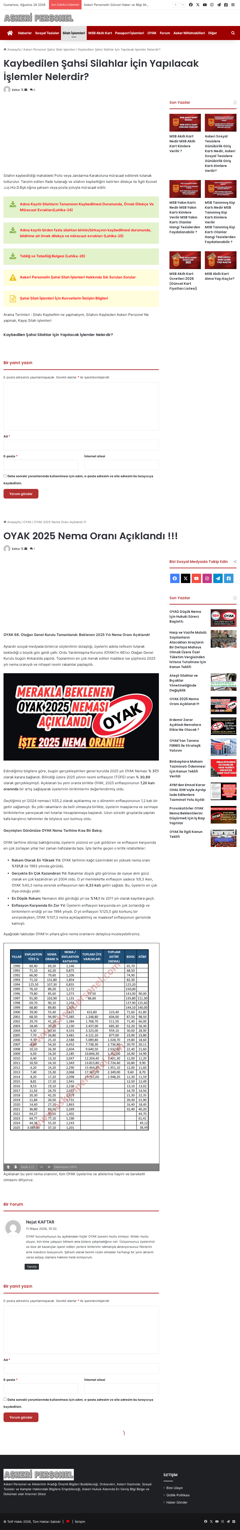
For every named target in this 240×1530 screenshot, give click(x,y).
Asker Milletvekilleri (189, 33)
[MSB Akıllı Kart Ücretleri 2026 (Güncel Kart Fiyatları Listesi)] (185, 260)
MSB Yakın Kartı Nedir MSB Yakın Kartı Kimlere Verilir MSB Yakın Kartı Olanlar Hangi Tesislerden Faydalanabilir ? (184, 217)
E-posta (11, 456)
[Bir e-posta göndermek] (25, 90)
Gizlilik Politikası (178, 1495)
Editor (16, 90)
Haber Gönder (177, 1502)
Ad (7, 436)
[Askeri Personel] (39, 18)
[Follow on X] (22, 90)
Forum (165, 33)
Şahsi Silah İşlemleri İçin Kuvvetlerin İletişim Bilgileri (64, 298)
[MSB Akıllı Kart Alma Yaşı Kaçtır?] (220, 260)
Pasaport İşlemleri (129, 33)
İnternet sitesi (94, 456)
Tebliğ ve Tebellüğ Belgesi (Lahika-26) (52, 256)
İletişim (80, 1521)
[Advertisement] (81, 133)
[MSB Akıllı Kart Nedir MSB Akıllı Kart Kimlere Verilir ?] (185, 123)
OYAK (152, 33)
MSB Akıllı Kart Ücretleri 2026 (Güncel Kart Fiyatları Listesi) (183, 281)
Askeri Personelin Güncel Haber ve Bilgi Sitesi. (118, 5)
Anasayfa (13, 49)
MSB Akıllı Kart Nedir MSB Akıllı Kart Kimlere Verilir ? (182, 143)
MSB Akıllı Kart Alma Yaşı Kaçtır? (220, 276)
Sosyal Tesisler (47, 33)
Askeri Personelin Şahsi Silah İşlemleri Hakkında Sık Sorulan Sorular (78, 277)
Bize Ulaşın (174, 1488)
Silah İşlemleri (74, 33)
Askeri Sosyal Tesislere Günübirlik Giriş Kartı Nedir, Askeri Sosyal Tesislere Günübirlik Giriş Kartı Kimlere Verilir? (220, 153)
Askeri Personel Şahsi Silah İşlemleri (49, 49)
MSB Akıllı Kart (100, 33)
